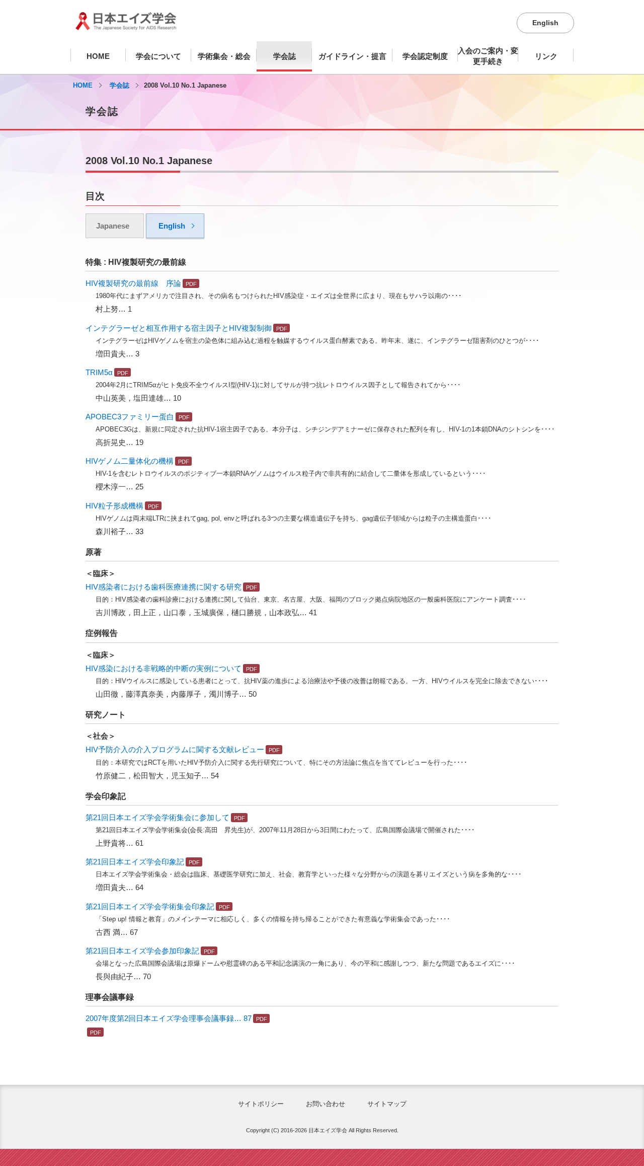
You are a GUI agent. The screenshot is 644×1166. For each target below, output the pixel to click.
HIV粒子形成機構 (114, 505)
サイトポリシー (261, 1104)
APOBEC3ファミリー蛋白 (130, 416)
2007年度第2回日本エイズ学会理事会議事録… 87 (169, 1018)
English (545, 23)
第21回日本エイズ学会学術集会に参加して (157, 817)
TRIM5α (99, 372)
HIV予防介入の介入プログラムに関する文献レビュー (175, 749)
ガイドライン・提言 (352, 56)
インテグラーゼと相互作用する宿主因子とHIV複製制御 (179, 328)
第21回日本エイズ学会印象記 (135, 861)
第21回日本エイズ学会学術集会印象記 (150, 906)
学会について (158, 56)
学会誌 (284, 56)
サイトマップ (387, 1104)
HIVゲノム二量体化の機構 (130, 461)
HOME (98, 56)
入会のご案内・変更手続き (488, 55)
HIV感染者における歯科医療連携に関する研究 (164, 586)
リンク (546, 56)
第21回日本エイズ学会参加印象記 (142, 950)
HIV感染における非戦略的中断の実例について (164, 668)
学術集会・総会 (224, 56)
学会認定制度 (425, 56)
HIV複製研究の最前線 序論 (133, 283)
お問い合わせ (325, 1104)
